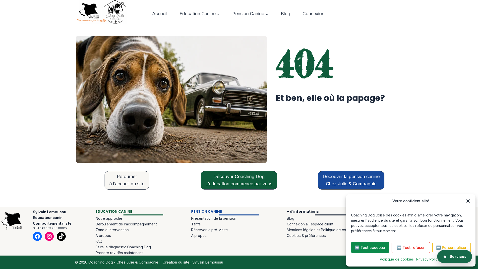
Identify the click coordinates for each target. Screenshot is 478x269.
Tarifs (196, 224)
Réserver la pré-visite (209, 230)
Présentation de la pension (213, 218)
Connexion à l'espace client (310, 224)
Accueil (159, 13)
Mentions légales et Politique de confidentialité (326, 230)
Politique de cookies (397, 259)
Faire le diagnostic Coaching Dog (123, 247)
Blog (285, 13)
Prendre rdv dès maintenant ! (120, 253)
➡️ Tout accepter (370, 247)
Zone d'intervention (112, 230)
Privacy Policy (427, 259)
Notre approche (109, 218)
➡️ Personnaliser (451, 247)
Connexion (313, 13)
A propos (103, 235)
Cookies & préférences (306, 235)
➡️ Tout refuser (411, 247)
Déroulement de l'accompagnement (126, 224)
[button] (468, 201)
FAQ (99, 241)
